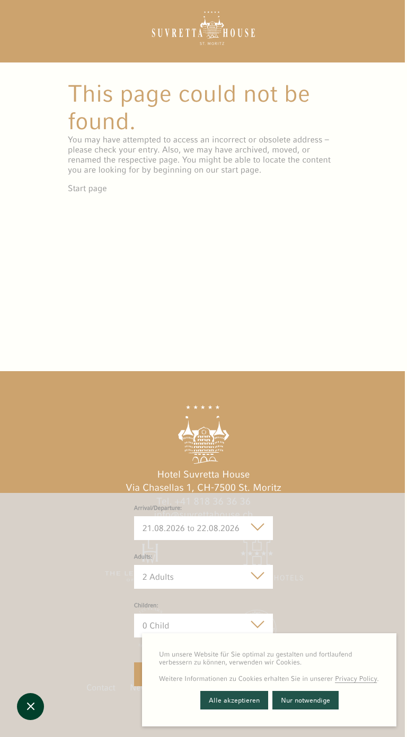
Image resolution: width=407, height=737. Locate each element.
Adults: (143, 557)
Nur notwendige (305, 700)
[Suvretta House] (203, 42)
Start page (87, 188)
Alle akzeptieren (234, 700)
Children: (146, 606)
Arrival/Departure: (158, 508)
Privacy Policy (356, 678)
